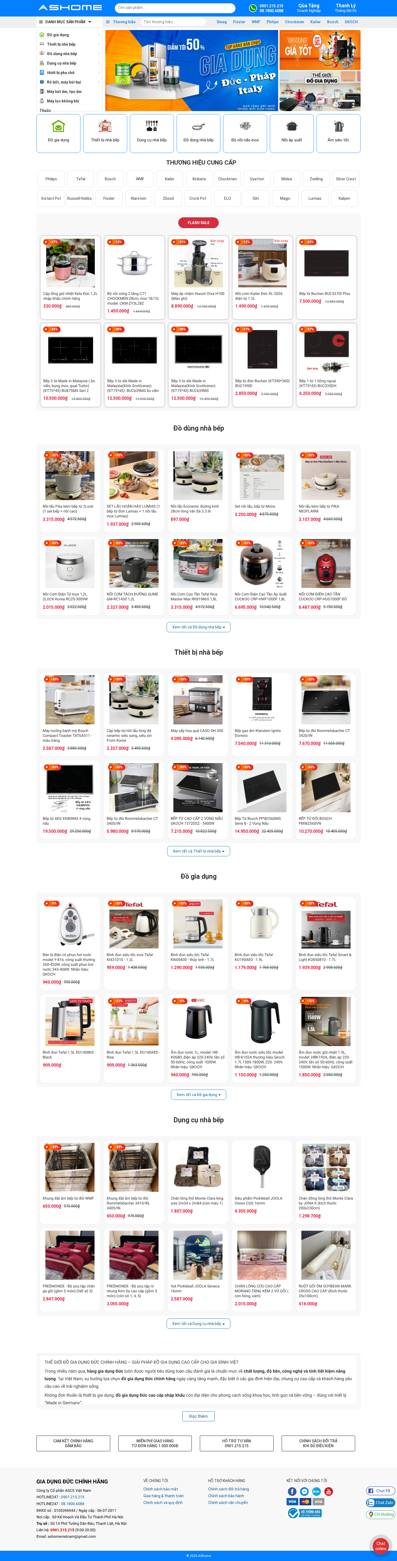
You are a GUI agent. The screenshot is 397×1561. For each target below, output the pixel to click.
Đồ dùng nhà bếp (62, 54)
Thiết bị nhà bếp (61, 44)
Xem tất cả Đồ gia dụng (197, 1095)
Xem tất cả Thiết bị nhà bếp (197, 851)
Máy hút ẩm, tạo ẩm (64, 91)
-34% (54, 329)
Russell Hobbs (79, 198)
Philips (273, 22)
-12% (246, 242)
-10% (311, 1001)
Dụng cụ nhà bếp (61, 63)
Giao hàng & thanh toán (163, 1496)
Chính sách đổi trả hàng (228, 1489)
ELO (227, 198)
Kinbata (199, 179)
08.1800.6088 (72, 1504)
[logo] (70, 8)
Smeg (222, 22)
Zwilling (316, 179)
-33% (55, 455)
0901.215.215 (72, 1497)
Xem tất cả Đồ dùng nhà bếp (196, 627)
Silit (256, 198)
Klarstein (138, 198)
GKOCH (351, 22)
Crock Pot (197, 198)
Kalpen (344, 198)
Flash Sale (199, 223)
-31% (182, 242)
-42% (310, 242)
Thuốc (45, 110)
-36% (118, 329)
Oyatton (257, 179)
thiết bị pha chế (60, 73)
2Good (168, 198)
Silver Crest (346, 179)
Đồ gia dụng (58, 35)
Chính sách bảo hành (226, 1496)
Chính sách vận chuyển (228, 1502)
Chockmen (294, 22)
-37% (310, 329)
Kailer (315, 22)
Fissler (239, 22)
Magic (285, 198)
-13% (118, 242)
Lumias (315, 198)
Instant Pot (51, 198)
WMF (256, 22)
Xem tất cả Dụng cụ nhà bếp (196, 1324)
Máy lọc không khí (63, 101)
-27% (54, 242)
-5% (54, 903)
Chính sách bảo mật (160, 1489)
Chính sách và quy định (163, 1502)
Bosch (332, 22)
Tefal (80, 179)
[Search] (228, 8)
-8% (246, 1001)
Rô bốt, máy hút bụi (64, 82)
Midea (286, 179)
